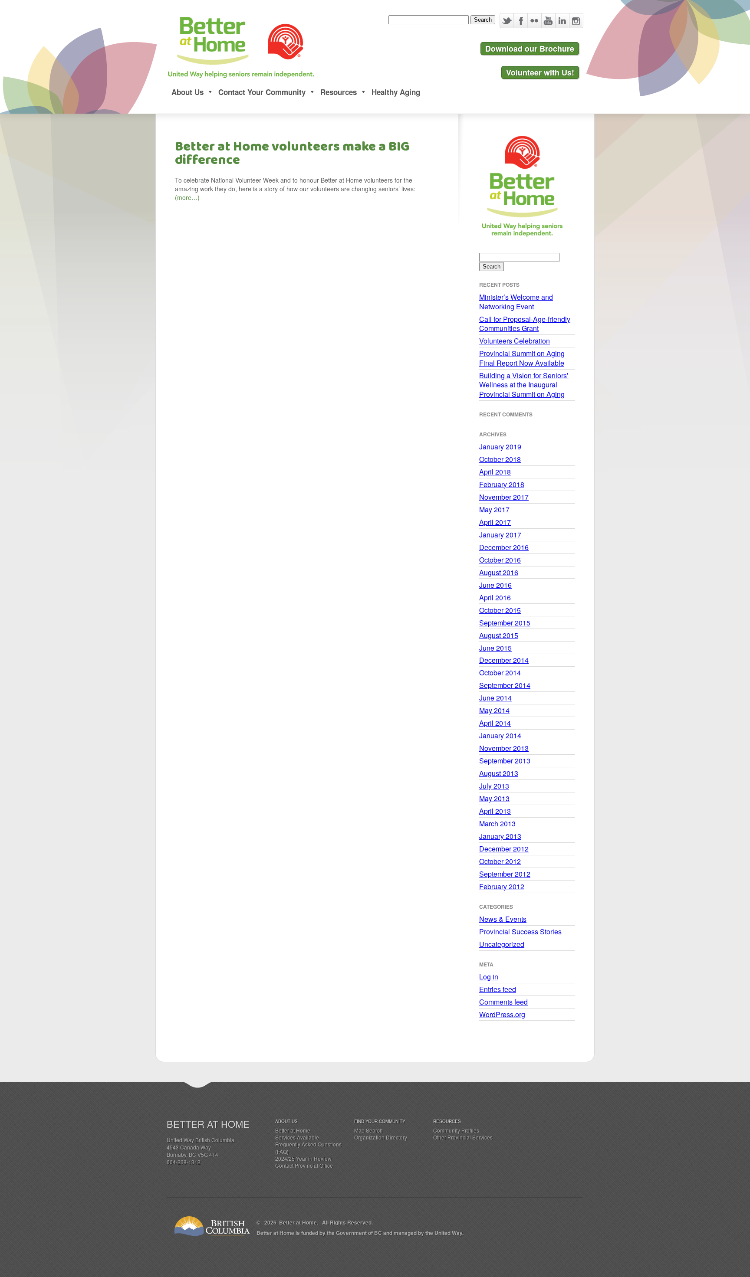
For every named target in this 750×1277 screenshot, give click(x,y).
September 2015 (504, 623)
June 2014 (495, 698)
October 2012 (500, 861)
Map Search (368, 1130)
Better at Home (292, 1130)
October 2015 (500, 610)
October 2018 (500, 459)
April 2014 (495, 723)
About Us (187, 92)
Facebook (520, 20)
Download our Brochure (529, 48)
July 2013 (494, 786)
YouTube (548, 20)
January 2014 (500, 735)
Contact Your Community (262, 92)
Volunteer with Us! (540, 72)
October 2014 (500, 673)
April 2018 (495, 472)
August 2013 (498, 773)
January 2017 (500, 535)
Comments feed (503, 1002)
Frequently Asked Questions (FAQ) (308, 1147)
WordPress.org (502, 1014)
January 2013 (500, 836)
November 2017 (504, 497)
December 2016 (504, 547)
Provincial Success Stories (520, 931)
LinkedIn (562, 20)
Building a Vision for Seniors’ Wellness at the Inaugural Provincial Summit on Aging (524, 384)
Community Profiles (456, 1130)
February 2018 (501, 484)
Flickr (534, 20)
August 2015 (498, 635)
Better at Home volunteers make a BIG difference (292, 153)
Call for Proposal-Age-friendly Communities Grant (524, 324)
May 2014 (494, 710)
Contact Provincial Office (304, 1165)
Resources (338, 92)
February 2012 (501, 886)
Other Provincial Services (463, 1137)
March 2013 (497, 823)
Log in (488, 977)
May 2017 (494, 509)
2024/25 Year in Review (303, 1158)
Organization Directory (380, 1137)
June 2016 (495, 585)
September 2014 (504, 685)
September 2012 (504, 874)
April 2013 (495, 811)
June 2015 (495, 648)
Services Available (297, 1137)
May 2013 (494, 798)
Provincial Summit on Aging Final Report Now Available (522, 358)
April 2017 (495, 522)
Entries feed (497, 989)
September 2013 (504, 761)
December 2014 (504, 660)
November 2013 (504, 748)
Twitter (506, 20)
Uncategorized (501, 944)
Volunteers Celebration (514, 341)
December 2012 (504, 849)
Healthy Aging (396, 92)
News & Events (502, 919)
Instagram (575, 20)
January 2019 (500, 447)
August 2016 (498, 572)
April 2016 (495, 597)
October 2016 (500, 560)
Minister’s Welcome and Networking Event (516, 301)
